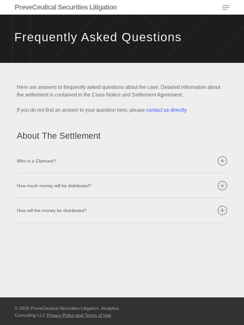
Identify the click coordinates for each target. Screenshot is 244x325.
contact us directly (166, 110)
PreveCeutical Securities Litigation (66, 7)
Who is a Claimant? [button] (36, 160)
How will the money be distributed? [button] (52, 210)
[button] (225, 7)
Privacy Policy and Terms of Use (79, 315)
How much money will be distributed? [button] (54, 185)
